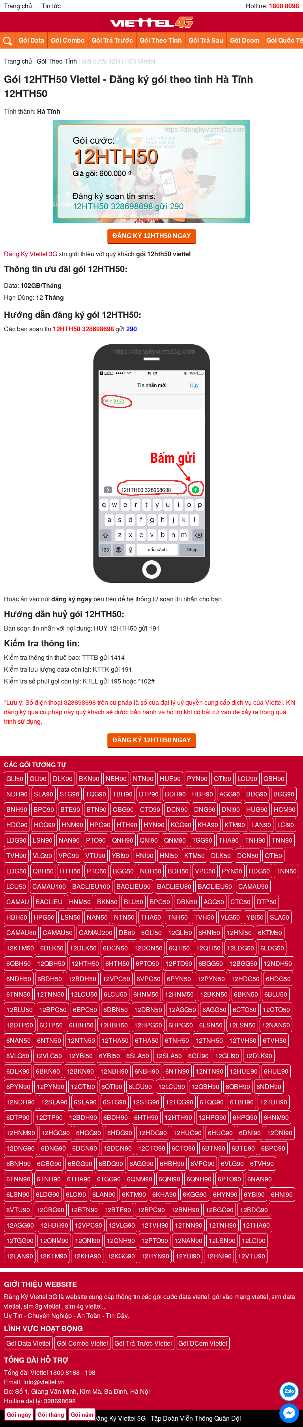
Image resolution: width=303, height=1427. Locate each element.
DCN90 (177, 809)
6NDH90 (268, 1086)
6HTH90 (146, 1117)
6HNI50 (209, 932)
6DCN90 (84, 1148)
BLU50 (133, 901)
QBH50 (43, 870)
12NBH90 (114, 1071)
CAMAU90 (253, 886)
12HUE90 (244, 1071)
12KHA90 (87, 1255)
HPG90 (100, 824)
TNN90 (282, 840)
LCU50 (16, 886)
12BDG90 (254, 1209)
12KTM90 (53, 1255)
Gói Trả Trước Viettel (143, 1343)
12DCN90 (117, 1148)
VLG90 (42, 855)
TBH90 (122, 793)
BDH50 (178, 870)
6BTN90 (213, 1148)
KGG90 (181, 824)
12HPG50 (148, 1024)
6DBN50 (115, 1009)
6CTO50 (244, 1009)
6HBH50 (81, 1024)
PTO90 (96, 840)
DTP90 (149, 793)
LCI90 (285, 824)
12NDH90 (20, 1101)
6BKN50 (246, 994)
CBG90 (123, 809)
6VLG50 (17, 1055)
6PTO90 (229, 1178)
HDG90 (17, 824)
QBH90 (274, 778)
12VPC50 (116, 978)
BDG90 (256, 793)
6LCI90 (76, 1194)
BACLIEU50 (215, 886)
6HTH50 (117, 963)
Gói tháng (50, 1414)
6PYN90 (18, 1086)
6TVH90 (262, 1163)
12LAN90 (19, 1255)
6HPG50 (180, 1024)
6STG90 (114, 1101)
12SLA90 (54, 1101)
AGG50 (214, 901)
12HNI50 (239, 932)
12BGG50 (243, 963)
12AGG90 (20, 1225)
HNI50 (169, 855)
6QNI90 (169, 1178)
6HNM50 (146, 994)
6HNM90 (276, 1117)
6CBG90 (49, 1163)
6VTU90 (18, 1209)
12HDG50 (245, 978)
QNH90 (122, 840)
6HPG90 (245, 1117)
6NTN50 (49, 1040)
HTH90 (127, 824)
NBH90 (116, 778)
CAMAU (17, 901)
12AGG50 (182, 1009)
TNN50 (286, 870)
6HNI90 (282, 1194)
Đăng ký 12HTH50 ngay (151, 236)
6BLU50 (275, 994)
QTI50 (273, 855)
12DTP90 (49, 1117)
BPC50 (160, 901)
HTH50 (70, 870)
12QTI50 (208, 947)
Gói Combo (68, 40)
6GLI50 (151, 932)
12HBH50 (114, 1024)
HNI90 (144, 855)
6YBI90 (254, 1194)
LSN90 (42, 840)
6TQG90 (212, 1101)
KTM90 (234, 824)
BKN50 (107, 901)
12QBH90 (205, 1086)
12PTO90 (154, 1240)
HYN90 (154, 824)
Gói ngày (19, 1414)
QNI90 (149, 840)
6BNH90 (18, 1163)
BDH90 (175, 793)
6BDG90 (111, 1163)
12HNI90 (219, 1255)
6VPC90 (203, 1163)
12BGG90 (220, 1209)
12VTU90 (251, 1255)
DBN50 (186, 901)
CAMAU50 (58, 932)
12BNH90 (185, 1209)
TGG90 (202, 840)
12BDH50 (82, 978)
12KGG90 (121, 1255)
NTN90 (143, 778)
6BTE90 (243, 1148)
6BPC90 (273, 1148)
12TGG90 (20, 1240)
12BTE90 (117, 1209)
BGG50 (123, 870)
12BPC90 (151, 1209)
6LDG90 (48, 1194)
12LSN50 (242, 1024)
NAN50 (97, 917)
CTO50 (240, 901)
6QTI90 (111, 1086)
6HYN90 (225, 1194)
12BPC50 (53, 1009)
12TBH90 (273, 1101)
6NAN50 (18, 1040)
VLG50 (230, 917)
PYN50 (232, 870)
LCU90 (247, 778)
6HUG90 (220, 1132)
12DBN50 (148, 1009)
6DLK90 (18, 1071)
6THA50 (147, 1040)
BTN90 (96, 809)
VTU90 (95, 855)
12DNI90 (279, 1132)
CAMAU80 (21, 932)
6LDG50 (272, 947)
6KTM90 (134, 1194)
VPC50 (205, 870)
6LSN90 (18, 1194)
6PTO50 (147, 963)
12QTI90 (83, 1086)
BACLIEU (49, 901)
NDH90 (17, 793)
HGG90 (44, 824)
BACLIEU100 (91, 886)
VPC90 (68, 855)
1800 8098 (284, 5)
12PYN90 (50, 1086)
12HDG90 (152, 1132)
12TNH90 (222, 1225)
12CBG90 (50, 1209)
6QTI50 (179, 947)
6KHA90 (164, 1194)
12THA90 (256, 1225)
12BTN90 (84, 1209)
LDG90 (16, 840)
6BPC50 (85, 1009)
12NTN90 (209, 1071)
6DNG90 (53, 1148)
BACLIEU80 (174, 886)
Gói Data (31, 40)
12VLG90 (121, 1225)
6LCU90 (140, 1086)
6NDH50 (18, 978)
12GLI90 (227, 1055)
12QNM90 (54, 1240)
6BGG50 (210, 963)
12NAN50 (276, 1024)
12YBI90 (188, 1255)
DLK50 (221, 855)
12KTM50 (20, 947)
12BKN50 (214, 994)
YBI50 (255, 917)
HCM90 (285, 809)
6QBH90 (238, 1086)
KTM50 (194, 855)
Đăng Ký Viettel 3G (30, 253)
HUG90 (256, 809)
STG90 (69, 793)
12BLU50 (19, 1009)
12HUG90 (187, 1132)
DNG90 (204, 809)
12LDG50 (240, 947)
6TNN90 (18, 1178)
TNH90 (255, 840)
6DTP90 (18, 1117)
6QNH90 (199, 1178)
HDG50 (259, 870)
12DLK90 (258, 1055)
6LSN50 (211, 1024)
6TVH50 (274, 1040)
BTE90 (70, 809)
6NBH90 (147, 1071)
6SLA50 (137, 1055)
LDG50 (16, 870)
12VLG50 (49, 1055)
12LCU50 (84, 994)
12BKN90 (80, 1071)
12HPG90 (212, 1117)
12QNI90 (87, 1240)
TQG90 (96, 793)
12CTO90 (151, 1148)
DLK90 (63, 778)
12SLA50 (168, 1055)
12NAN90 (188, 1240)
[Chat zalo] (289, 1391)
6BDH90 (115, 1117)
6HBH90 (172, 1163)
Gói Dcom (245, 40)
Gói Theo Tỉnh (161, 40)
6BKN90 (48, 1071)
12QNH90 (121, 1240)
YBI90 (120, 855)
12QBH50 (51, 963)
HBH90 (202, 793)
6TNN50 (18, 994)
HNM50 (80, 901)
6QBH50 (18, 963)
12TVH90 (154, 1225)
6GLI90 (198, 1055)
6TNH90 (49, 1178)
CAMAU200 (95, 932)
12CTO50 (276, 1009)
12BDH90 (83, 1117)
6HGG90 (88, 1132)
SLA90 (43, 793)
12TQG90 (179, 1101)
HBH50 (16, 917)
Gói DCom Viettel (202, 1343)
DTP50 (267, 901)
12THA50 (115, 1040)
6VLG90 (232, 1163)
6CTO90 (183, 1148)
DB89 (127, 932)
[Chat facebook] (289, 1413)
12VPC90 (88, 1225)
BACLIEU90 (133, 886)
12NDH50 (278, 963)
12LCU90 (171, 1086)
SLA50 (279, 917)
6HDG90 (119, 1132)
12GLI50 (180, 932)
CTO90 (150, 809)
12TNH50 (209, 1040)
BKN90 (89, 778)
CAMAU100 (49, 886)
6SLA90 (85, 1101)
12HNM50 (179, 994)
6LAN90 (104, 1194)
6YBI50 (109, 1055)
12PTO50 (178, 963)
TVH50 (204, 917)
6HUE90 (276, 1071)
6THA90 (79, 1178)
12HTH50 (85, 963)
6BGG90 (80, 1163)
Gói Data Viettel (28, 1343)
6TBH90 (242, 1101)
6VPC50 (149, 978)
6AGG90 (141, 1163)
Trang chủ (18, 5)
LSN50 (70, 917)
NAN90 (69, 840)
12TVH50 (242, 1040)
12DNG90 (20, 1148)
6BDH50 (49, 978)
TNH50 (177, 917)
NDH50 (150, 870)
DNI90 (231, 809)
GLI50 (14, 778)
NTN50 (124, 917)
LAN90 (261, 824)
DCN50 (247, 855)
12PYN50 (211, 978)
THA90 (229, 840)
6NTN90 (177, 1071)
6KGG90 (195, 1194)
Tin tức (51, 5)
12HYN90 (155, 1255)
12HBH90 (54, 1225)
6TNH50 (177, 1040)
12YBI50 (80, 1055)
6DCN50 (115, 947)
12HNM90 (20, 1132)
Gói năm (82, 1414)
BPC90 (44, 809)
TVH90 (16, 855)
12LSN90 (222, 1240)
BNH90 (16, 809)
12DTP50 (19, 1024)
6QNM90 (139, 1178)
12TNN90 (188, 1225)
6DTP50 (51, 1024)
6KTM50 (270, 932)
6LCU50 (115, 994)
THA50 (151, 917)
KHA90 (208, 824)
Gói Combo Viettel (82, 1343)
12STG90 (146, 1101)
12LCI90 (254, 1240)
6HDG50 (278, 978)
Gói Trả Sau (206, 40)
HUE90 (170, 778)
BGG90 (283, 793)
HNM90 (72, 824)
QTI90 (222, 778)
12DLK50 (83, 947)
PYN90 (197, 778)
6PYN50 (179, 978)
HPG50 (44, 917)
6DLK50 (52, 947)
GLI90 (38, 778)
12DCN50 (148, 947)
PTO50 (97, 870)
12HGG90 (55, 1132)
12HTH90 (178, 1117)
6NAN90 (259, 1178)
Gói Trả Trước (112, 40)
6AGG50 (214, 1009)
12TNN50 (50, 994)
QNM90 (175, 840)
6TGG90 (109, 1178)
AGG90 (229, 793)
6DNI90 (250, 1132)
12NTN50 (81, 1040)
